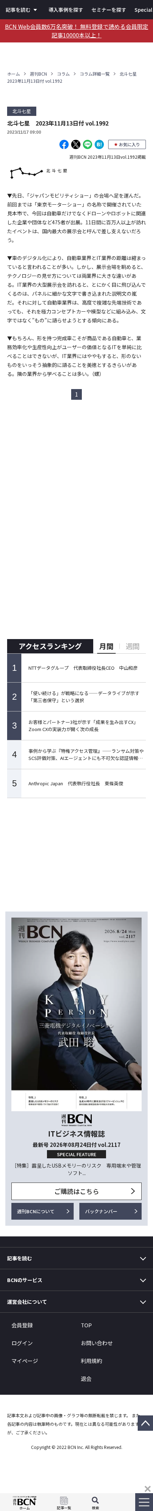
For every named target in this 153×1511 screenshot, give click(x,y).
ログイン (22, 1343)
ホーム (13, 74)
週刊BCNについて (35, 1211)
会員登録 (22, 1325)
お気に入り (129, 144)
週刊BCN (38, 74)
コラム (63, 74)
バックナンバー (101, 1211)
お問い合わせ (97, 1343)
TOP (86, 1325)
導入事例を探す (65, 9)
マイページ (24, 1360)
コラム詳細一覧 (95, 74)
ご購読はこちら (76, 1191)
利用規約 (91, 1360)
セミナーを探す (108, 9)
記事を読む (18, 9)
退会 (86, 1378)
